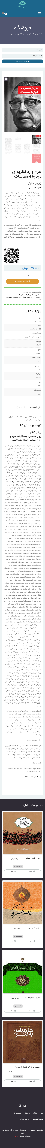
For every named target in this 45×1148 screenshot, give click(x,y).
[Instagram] (20, 1106)
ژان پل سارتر (31, 297)
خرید (12, 871)
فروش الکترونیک (38, 1119)
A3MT (17, 1136)
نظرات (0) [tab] (20, 407)
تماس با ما (17, 1113)
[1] (32, 454)
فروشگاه (27, 1113)
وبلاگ (35, 1113)
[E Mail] (25, 1106)
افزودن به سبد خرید (22, 281)
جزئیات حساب (24, 1119)
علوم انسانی (33, 34)
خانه (40, 34)
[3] (22, 696)
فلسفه (18, 294)
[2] (12, 481)
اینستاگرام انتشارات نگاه (33, 776)
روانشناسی (33, 294)
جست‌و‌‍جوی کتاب (22, 61)
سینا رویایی (22, 297)
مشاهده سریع (18, 867)
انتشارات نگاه (37, 763)
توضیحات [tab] (34, 407)
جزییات (30, 871)
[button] (6, 79)
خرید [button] (12, 1011)
